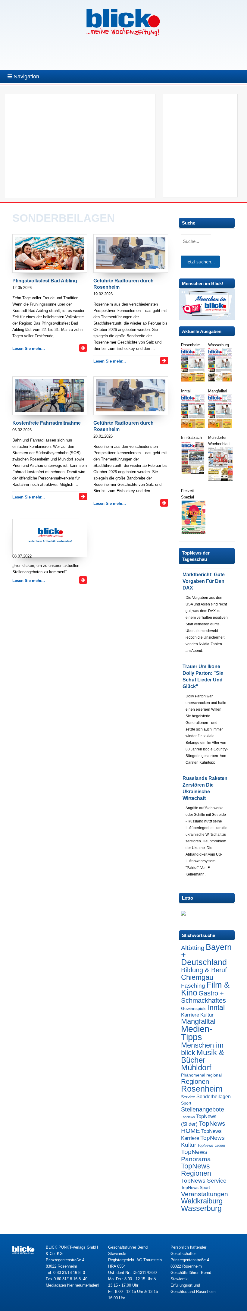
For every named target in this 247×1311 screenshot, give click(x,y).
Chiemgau (197, 977)
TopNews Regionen (196, 1169)
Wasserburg (201, 1208)
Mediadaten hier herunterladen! (72, 1285)
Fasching (193, 985)
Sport (186, 1103)
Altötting (193, 947)
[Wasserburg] (220, 380)
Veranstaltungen (204, 1193)
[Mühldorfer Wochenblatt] (220, 480)
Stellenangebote (202, 1109)
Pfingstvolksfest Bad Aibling (44, 280)
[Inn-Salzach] (193, 473)
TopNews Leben (211, 1145)
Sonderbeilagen (213, 1096)
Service (188, 1096)
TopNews (188, 1117)
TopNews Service (204, 1180)
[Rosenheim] (193, 380)
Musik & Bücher (202, 1056)
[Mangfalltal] (220, 426)
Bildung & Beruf (204, 970)
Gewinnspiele (194, 1008)
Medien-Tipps (196, 1033)
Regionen (195, 1081)
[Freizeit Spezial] (193, 532)
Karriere (190, 1015)
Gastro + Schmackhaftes (203, 996)
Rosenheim (201, 1088)
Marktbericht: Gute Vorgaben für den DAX (204, 581)
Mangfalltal (198, 1021)
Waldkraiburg (202, 1201)
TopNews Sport (195, 1187)
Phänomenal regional (201, 1075)
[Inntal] (193, 426)
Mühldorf (196, 1067)
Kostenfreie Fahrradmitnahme (46, 423)
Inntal (216, 1007)
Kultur (207, 1015)
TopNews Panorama (196, 1155)
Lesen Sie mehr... (28, 348)
